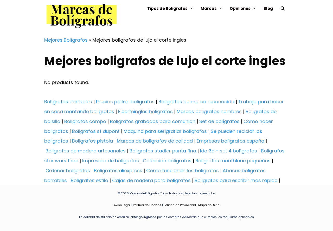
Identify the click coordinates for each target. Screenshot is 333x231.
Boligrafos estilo (89, 180)
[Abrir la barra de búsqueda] (283, 8)
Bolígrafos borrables (68, 101)
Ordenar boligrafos (68, 170)
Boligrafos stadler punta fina (163, 150)
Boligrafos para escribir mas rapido (236, 180)
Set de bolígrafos (219, 121)
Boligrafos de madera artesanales (86, 150)
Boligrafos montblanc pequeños (233, 160)
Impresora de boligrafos (110, 160)
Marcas (209, 8)
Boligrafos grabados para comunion (152, 121)
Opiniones (240, 8)
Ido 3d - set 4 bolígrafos (228, 150)
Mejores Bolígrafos (66, 40)
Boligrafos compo (85, 121)
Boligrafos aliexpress (118, 170)
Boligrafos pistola (92, 141)
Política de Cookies (147, 205)
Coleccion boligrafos (167, 160)
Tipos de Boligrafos (167, 8)
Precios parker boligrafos (125, 101)
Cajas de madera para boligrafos (151, 180)
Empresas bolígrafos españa (230, 141)
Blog (268, 8)
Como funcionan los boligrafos (182, 170)
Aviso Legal (122, 205)
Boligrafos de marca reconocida (196, 101)
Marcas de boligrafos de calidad (155, 141)
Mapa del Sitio (208, 205)
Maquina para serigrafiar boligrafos (165, 131)
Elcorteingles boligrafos (145, 111)
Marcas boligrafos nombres (209, 111)
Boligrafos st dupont (96, 131)
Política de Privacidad (180, 205)
